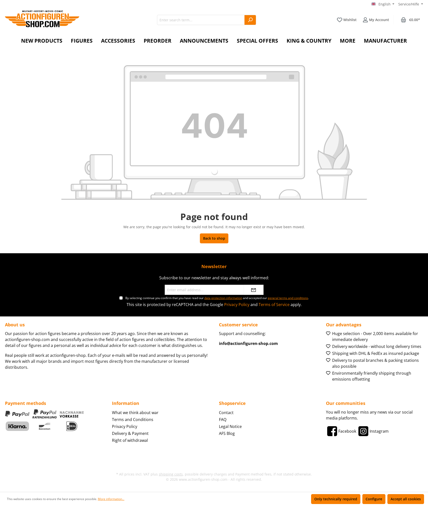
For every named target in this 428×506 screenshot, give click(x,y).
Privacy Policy (236, 304)
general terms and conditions (288, 298)
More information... (111, 499)
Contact (226, 412)
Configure (374, 499)
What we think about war (135, 412)
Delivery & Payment (130, 433)
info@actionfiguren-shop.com (248, 343)
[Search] (250, 20)
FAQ (222, 419)
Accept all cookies (406, 499)
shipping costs (171, 474)
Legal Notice (230, 426)
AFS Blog (227, 433)
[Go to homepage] (42, 18)
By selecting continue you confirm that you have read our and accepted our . (217, 298)
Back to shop (214, 238)
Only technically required (335, 499)
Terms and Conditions (132, 419)
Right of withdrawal (130, 440)
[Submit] (254, 290)
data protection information (223, 298)
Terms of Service (274, 304)
